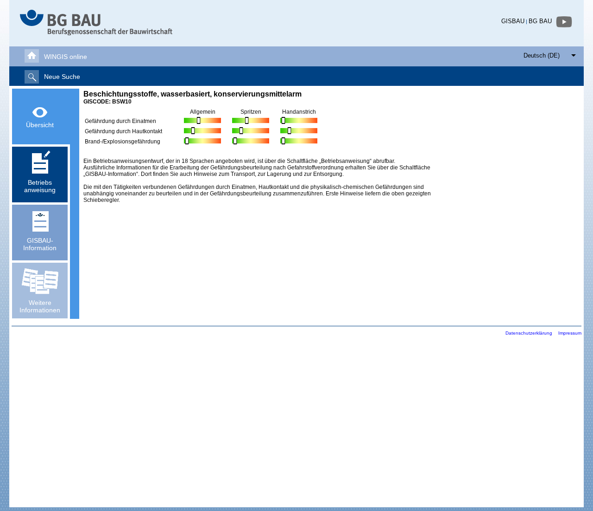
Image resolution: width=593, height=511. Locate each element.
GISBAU (512, 21)
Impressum (569, 333)
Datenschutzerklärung (528, 333)
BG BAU (540, 21)
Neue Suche (62, 76)
